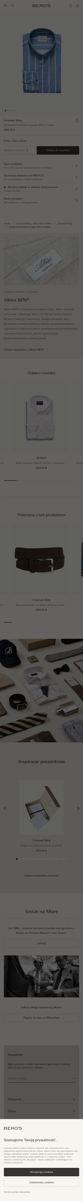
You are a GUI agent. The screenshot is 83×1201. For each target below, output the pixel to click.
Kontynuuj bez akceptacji (17, 1192)
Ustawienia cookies (41, 1182)
